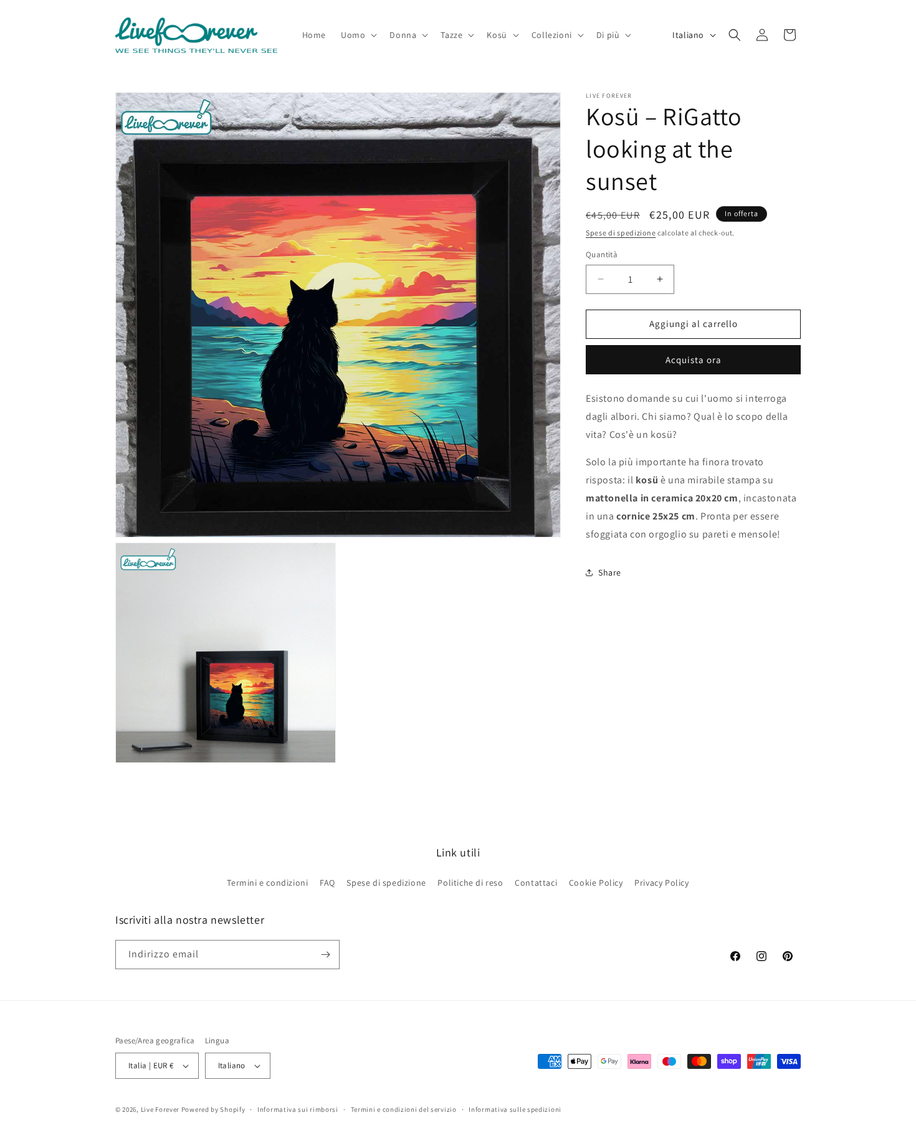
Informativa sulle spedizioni (515, 1109)
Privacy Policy (661, 882)
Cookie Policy (596, 882)
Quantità (602, 254)
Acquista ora (694, 360)
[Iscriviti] (325, 954)
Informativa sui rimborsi (297, 1109)
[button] (357, 35)
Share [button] (609, 572)
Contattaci (536, 882)
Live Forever (160, 1109)
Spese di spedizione (621, 232)
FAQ (327, 882)
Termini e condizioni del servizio (404, 1109)
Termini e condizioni (267, 882)
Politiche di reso (470, 882)
